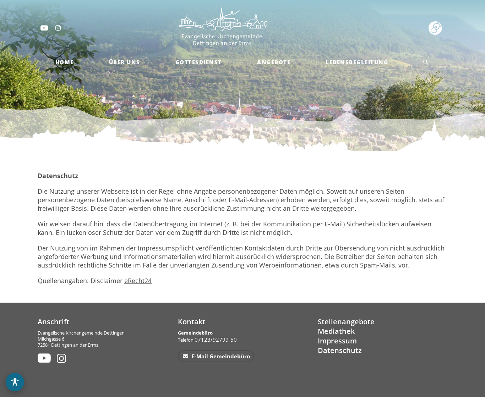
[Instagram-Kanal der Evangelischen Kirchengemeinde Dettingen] (58, 27)
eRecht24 (138, 280)
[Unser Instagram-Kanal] (62, 358)
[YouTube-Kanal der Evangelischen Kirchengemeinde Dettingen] (43, 27)
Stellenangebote (346, 321)
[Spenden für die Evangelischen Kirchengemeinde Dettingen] (437, 27)
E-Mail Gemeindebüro (220, 356)
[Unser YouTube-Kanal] (43, 358)
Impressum (337, 341)
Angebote (273, 62)
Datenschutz (340, 350)
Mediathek (336, 331)
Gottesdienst (198, 62)
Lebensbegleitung (357, 62)
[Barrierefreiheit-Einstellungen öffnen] (15, 382)
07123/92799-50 (216, 339)
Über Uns (124, 62)
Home (64, 62)
